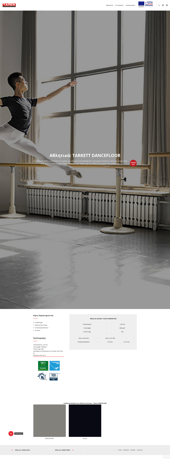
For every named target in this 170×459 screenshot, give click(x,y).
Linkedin (132, 450)
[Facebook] (162, 5)
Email (120, 450)
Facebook (126, 450)
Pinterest (140, 450)
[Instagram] (166, 5)
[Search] (158, 5)
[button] (10, 433)
